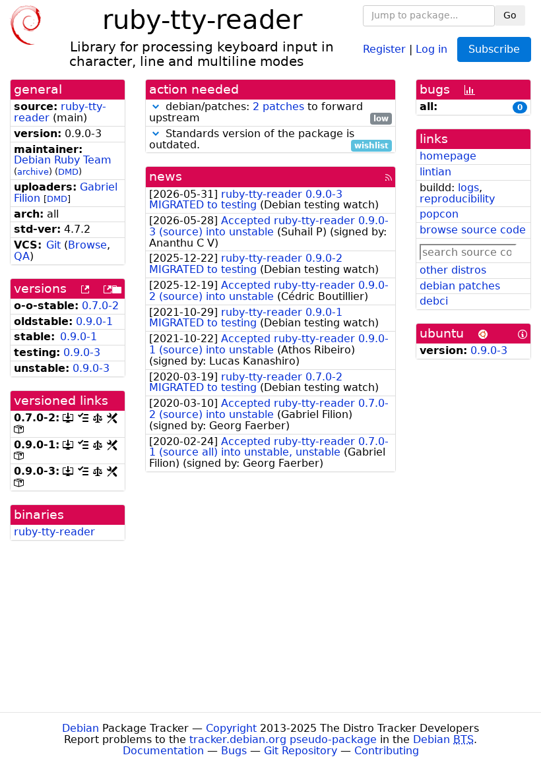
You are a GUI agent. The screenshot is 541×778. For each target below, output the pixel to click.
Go (510, 15)
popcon (439, 214)
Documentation (163, 750)
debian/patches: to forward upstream (269, 113)
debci (434, 301)
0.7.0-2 (100, 305)
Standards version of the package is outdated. (269, 140)
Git (53, 245)
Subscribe (494, 49)
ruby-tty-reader (54, 531)
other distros (453, 270)
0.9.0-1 (94, 321)
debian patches (460, 286)
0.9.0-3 (81, 352)
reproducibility (457, 199)
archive (33, 172)
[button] (155, 106)
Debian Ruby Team (62, 160)
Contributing (386, 750)
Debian (80, 728)
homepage (448, 156)
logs (468, 187)
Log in (431, 48)
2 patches (278, 106)
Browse (87, 245)
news (165, 176)
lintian (435, 171)
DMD (68, 172)
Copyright (231, 728)
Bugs (234, 750)
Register (384, 48)
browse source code (473, 230)
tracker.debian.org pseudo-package (283, 739)
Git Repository (300, 750)
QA (22, 256)
